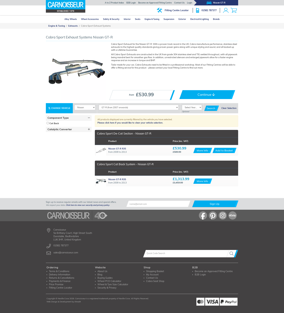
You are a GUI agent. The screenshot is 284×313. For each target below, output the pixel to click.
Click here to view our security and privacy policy (87, 205)
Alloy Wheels (70, 19)
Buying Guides (105, 277)
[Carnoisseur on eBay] (232, 215)
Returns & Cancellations (61, 277)
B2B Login (131, 2)
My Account (152, 274)
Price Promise (56, 284)
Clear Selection (229, 108)
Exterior (182, 19)
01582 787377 (209, 10)
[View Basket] (233, 10)
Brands (216, 19)
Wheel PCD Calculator (109, 281)
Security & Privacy (106, 287)
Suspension (169, 19)
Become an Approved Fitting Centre (155, 2)
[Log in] (226, 10)
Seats (137, 19)
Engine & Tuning (152, 19)
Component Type (58, 117)
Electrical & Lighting (199, 19)
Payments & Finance (60, 281)
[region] (69, 123)
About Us (102, 271)
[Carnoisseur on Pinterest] (213, 215)
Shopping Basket (155, 271)
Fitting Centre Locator (177, 10)
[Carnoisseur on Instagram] (223, 215)
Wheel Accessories (90, 19)
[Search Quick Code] (232, 253)
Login (189, 2)
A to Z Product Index (114, 2)
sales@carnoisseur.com (65, 252)
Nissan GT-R (219, 2)
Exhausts (73, 25)
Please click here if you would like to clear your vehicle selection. (130, 122)
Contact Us (179, 2)
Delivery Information (59, 274)
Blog (99, 274)
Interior (127, 19)
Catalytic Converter (59, 129)
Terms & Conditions (59, 271)
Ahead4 (77, 302)
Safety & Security (111, 19)
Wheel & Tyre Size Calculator (112, 284)
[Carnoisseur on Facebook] (203, 215)
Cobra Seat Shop (155, 281)
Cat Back (54, 123)
